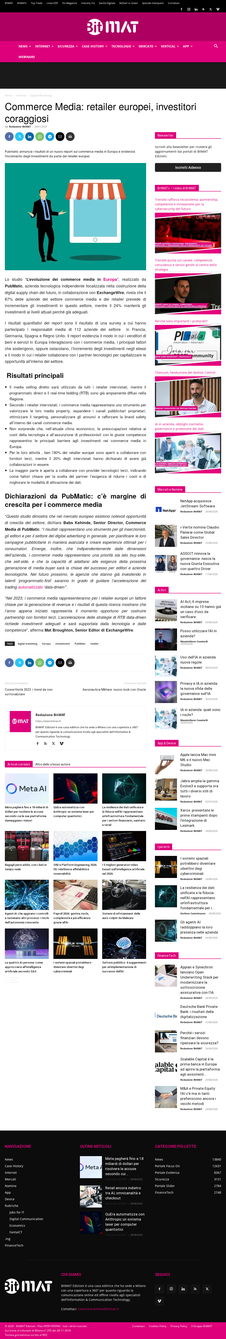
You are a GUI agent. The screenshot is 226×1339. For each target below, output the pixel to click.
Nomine (11, 1186)
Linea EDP (52, 3)
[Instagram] (188, 9)
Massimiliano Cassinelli (194, 641)
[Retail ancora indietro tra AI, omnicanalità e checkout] (91, 1196)
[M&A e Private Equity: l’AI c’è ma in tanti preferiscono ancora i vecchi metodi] (166, 1097)
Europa (110, 279)
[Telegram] (49, 136)
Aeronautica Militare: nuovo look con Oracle (114, 690)
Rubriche (11, 1206)
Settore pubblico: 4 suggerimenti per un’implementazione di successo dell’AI (124, 967)
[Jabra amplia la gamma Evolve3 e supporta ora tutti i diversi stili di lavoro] (166, 789)
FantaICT (15, 1232)
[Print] (70, 136)
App (186, 46)
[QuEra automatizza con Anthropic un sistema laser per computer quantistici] (75, 788)
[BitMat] (113, 27)
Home (8, 95)
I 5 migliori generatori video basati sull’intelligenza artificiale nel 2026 (123, 869)
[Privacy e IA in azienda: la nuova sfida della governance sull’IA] (166, 692)
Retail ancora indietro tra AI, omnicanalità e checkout (123, 1193)
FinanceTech (14, 1245)
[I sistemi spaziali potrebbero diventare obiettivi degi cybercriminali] (75, 943)
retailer (94, 643)
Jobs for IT (16, 1212)
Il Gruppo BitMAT (201, 1326)
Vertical (168, 46)
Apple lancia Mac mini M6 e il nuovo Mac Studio (198, 759)
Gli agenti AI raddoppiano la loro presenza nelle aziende (199, 927)
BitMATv (22, 3)
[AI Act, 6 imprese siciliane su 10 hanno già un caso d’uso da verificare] (166, 610)
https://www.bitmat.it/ (48, 721)
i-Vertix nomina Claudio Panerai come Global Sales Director (199, 532)
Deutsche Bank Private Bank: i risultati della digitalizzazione (199, 1011)
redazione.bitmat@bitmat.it (98, 1309)
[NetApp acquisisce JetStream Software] (166, 510)
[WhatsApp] (39, 136)
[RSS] (203, 9)
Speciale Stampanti (153, 3)
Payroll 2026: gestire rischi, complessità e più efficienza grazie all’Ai (71, 918)
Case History (93, 46)
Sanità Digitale (107, 3)
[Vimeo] (218, 9)
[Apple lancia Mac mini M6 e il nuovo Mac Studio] (166, 763)
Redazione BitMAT (20, 126)
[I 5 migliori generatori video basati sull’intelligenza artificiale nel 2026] (124, 846)
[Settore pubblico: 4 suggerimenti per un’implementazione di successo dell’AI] (124, 943)
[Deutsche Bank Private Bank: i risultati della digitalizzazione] (166, 1015)
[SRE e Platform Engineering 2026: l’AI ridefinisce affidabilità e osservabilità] (75, 846)
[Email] (60, 136)
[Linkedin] (196, 9)
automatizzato (30, 587)
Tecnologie (121, 46)
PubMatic (80, 643)
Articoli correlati (19, 764)
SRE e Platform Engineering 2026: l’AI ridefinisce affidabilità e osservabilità (75, 869)
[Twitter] (210, 9)
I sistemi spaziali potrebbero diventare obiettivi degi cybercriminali (72, 967)
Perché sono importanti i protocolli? (181, 321)
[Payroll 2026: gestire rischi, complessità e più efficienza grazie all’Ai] (75, 895)
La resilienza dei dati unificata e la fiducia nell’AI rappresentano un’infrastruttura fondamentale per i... (197, 897)
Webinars (27, 57)
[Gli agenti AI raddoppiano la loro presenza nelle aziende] (166, 931)
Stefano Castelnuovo (192, 913)
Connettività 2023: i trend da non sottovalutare (29, 692)
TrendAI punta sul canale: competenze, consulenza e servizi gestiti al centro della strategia (186, 265)
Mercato (146, 46)
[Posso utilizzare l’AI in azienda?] (166, 639)
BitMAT (9, 3)
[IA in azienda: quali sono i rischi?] (166, 718)
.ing (7, 1239)
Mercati (10, 1179)
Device (10, 1199)
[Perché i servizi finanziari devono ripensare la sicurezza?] (166, 1041)
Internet (42, 46)
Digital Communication (26, 1219)
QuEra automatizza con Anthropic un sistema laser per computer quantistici (73, 812)
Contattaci (174, 3)
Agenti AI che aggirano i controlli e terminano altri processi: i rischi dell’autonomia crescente (27, 918)
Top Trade (36, 3)
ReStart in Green (128, 3)
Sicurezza (66, 46)
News (23, 46)
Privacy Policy (179, 1326)
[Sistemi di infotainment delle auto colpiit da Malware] (124, 895)
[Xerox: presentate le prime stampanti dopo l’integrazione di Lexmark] (166, 819)
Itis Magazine (69, 3)
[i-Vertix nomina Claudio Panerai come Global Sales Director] (166, 536)
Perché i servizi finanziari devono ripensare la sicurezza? (199, 1038)
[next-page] (14, 980)
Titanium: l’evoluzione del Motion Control (185, 372)
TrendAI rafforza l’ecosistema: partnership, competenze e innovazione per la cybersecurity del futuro (186, 204)
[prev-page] (7, 980)
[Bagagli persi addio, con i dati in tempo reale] (27, 846)
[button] (216, 47)
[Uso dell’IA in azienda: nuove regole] (166, 666)
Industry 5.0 (88, 3)
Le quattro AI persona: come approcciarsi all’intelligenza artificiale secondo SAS (24, 967)
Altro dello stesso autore (52, 764)
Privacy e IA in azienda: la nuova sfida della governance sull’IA (199, 688)
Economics (17, 1225)
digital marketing (27, 643)
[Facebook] (181, 9)
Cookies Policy (157, 1326)
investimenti (62, 643)
